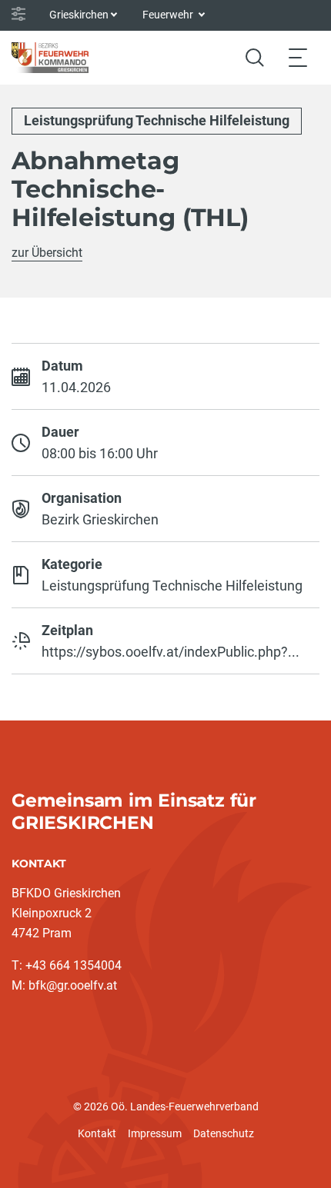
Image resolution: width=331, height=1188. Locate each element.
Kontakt (97, 1133)
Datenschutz (223, 1133)
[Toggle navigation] (297, 57)
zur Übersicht (47, 252)
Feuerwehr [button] (169, 14)
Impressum (155, 1133)
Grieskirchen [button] (79, 14)
